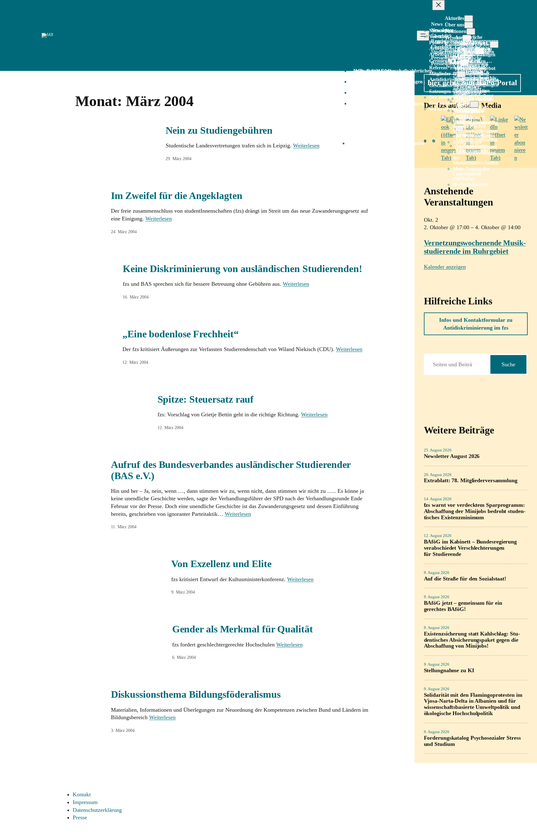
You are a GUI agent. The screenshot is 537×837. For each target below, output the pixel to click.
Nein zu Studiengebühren (219, 130)
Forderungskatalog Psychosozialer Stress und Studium (472, 741)
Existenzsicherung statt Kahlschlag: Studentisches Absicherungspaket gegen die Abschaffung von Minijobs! (472, 640)
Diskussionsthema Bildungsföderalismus (196, 694)
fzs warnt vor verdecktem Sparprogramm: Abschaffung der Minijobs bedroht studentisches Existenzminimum (475, 511)
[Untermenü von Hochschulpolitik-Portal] (474, 104)
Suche (508, 364)
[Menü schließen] (438, 5)
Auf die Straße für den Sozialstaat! (465, 579)
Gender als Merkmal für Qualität (242, 629)
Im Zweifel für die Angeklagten (176, 195)
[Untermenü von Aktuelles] (468, 18)
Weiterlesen (306, 145)
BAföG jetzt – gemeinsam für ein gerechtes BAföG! (463, 606)
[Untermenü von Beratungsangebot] (461, 74)
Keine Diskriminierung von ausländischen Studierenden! (242, 268)
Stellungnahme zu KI (449, 670)
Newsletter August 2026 (452, 456)
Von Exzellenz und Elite (221, 563)
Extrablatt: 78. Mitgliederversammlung (470, 480)
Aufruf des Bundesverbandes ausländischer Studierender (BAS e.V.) (231, 470)
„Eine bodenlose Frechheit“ (180, 334)
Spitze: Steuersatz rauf (206, 399)
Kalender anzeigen (445, 267)
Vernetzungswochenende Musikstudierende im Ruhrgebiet (475, 247)
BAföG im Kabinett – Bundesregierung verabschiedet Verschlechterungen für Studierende (470, 548)
